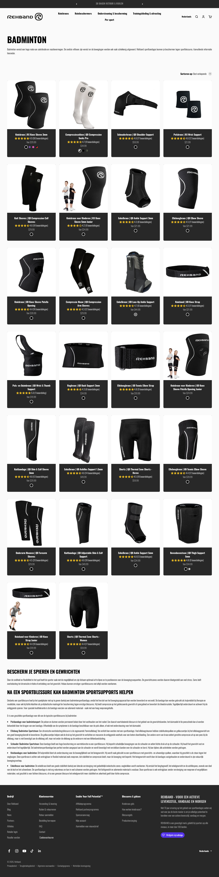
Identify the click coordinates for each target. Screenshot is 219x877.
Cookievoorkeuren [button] (46, 837)
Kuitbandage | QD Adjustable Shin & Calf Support (83, 554)
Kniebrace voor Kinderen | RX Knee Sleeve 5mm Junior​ (83, 220)
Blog (9, 809)
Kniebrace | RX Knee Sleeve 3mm (31, 134)
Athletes (10, 826)
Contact (42, 832)
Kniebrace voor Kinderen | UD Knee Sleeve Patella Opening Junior (188, 387)
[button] (22, 138)
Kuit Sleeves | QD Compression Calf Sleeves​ (31, 220)
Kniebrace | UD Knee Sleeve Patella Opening (31, 303)
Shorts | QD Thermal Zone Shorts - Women (83, 638)
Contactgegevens (64, 865)
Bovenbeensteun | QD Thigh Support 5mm (187, 554)
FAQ (40, 826)
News (9, 815)
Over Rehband (12, 803)
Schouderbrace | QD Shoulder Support (135, 134)
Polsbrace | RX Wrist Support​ (188, 134)
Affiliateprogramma (83, 803)
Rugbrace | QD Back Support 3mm (83, 385)
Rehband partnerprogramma (87, 809)
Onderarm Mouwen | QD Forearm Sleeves (31, 554)
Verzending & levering (48, 803)
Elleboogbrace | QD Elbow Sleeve (187, 218)
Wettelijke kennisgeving (81, 865)
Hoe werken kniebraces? (132, 809)
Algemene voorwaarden (46, 865)
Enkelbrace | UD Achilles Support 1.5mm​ (83, 469)
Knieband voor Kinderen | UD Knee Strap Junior (31, 638)
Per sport (109, 19)
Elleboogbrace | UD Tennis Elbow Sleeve (187, 469)
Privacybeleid (12, 865)
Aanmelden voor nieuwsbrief (87, 826)
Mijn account (81, 820)
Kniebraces (63, 13)
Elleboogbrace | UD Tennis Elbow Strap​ (135, 385)
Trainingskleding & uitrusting (147, 13)
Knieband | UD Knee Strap (187, 302)
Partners (10, 820)
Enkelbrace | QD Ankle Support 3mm (135, 218)
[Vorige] (76, 4)
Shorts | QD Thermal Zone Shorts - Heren (135, 471)
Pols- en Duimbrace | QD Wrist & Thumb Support (31, 387)
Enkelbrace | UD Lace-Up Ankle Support (135, 302)
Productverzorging (129, 820)
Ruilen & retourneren (47, 809)
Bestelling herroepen (47, 820)
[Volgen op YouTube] (24, 851)
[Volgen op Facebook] (9, 851)
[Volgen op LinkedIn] (40, 851)
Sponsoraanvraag (83, 815)
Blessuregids (127, 815)
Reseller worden (13, 837)
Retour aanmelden (46, 815)
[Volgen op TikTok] (32, 851)
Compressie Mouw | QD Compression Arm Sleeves (83, 303)
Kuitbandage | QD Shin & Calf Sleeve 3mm (31, 471)
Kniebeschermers (83, 13)
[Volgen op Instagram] (17, 851)
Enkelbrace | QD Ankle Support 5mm (135, 553)
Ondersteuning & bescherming (112, 13)
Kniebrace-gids (128, 803)
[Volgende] (142, 4)
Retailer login (12, 832)
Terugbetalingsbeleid (27, 865)
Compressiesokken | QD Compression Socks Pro (83, 136)
